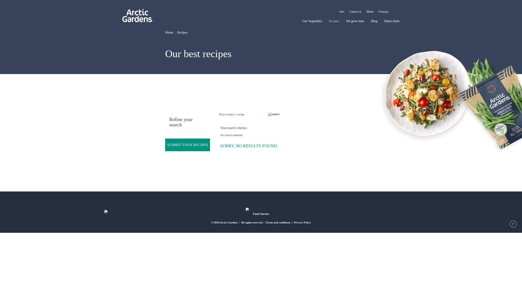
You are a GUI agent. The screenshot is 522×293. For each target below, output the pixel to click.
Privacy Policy (302, 222)
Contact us (355, 11)
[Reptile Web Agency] (513, 224)
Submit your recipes (187, 145)
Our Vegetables (312, 21)
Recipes (334, 21)
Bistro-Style (392, 21)
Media (370, 11)
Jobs (341, 11)
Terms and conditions (278, 222)
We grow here (355, 21)
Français (383, 11)
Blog (374, 21)
